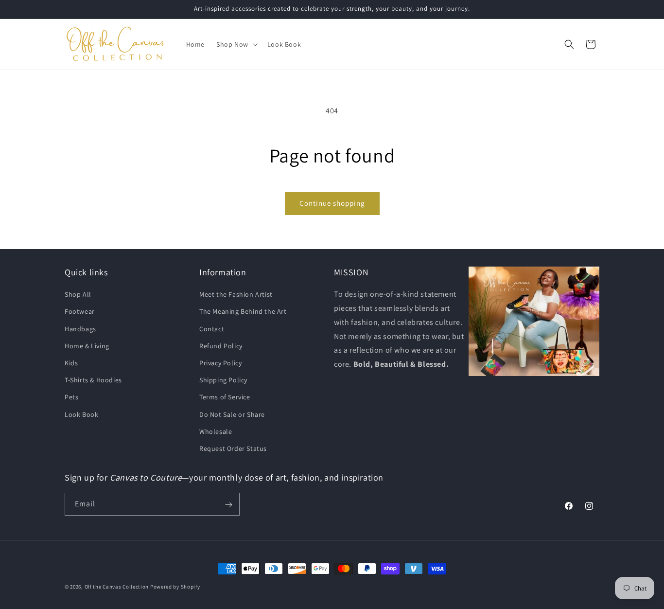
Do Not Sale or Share (232, 414)
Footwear (80, 311)
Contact (211, 328)
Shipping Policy (223, 380)
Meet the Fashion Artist (236, 294)
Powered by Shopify (175, 586)
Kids (71, 362)
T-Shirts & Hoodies (93, 380)
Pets (71, 397)
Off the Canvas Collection (117, 586)
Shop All (78, 294)
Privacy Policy (220, 362)
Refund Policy (221, 345)
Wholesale (215, 431)
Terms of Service (224, 397)
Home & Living (87, 345)
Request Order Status (233, 448)
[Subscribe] (228, 504)
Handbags (80, 328)
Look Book (81, 414)
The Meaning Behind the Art (243, 311)
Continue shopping (332, 203)
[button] (236, 44)
